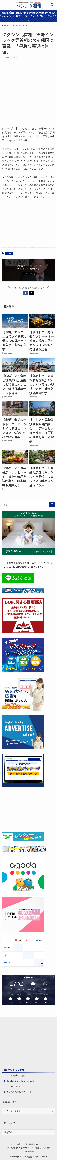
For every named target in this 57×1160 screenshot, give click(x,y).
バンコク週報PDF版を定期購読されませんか (28, 1144)
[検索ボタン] (52, 5)
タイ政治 (9, 253)
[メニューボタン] (5, 5)
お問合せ (38, 1147)
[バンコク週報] (28, 5)
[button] (25, 293)
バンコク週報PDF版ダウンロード (20, 1147)
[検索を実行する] (52, 504)
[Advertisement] (28, 91)
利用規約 (46, 1147)
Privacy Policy (28, 1151)
